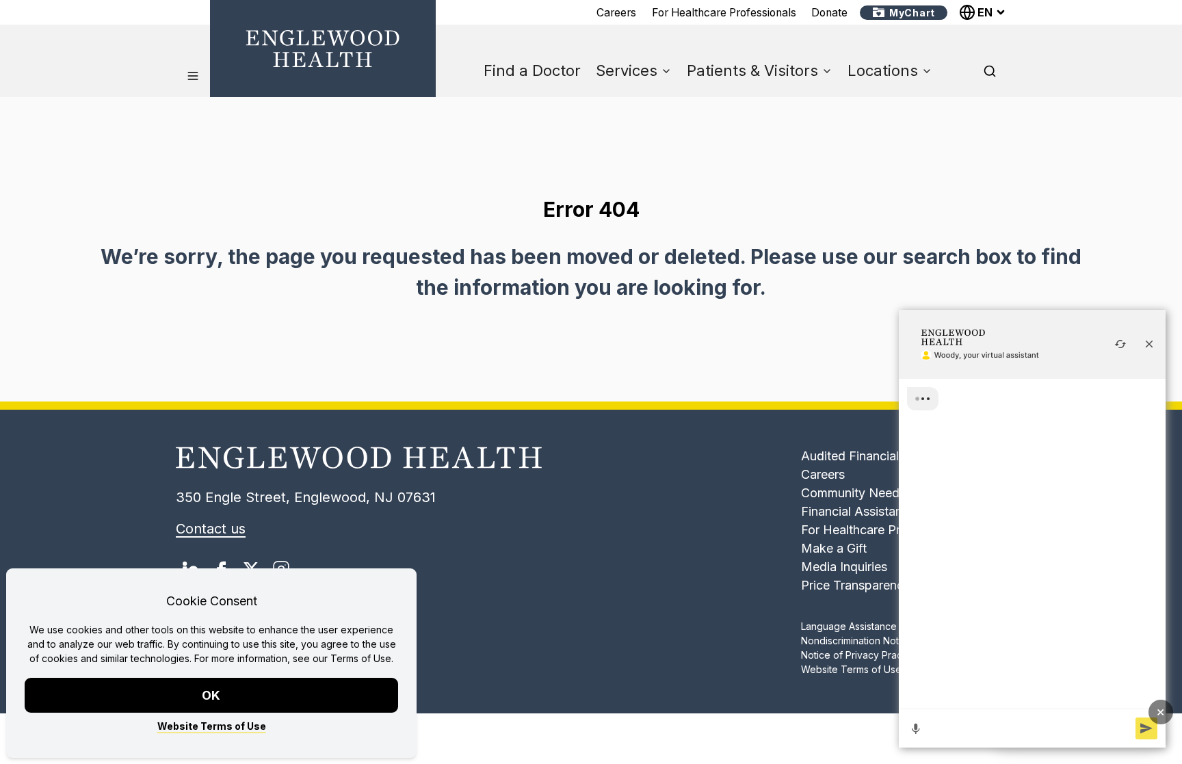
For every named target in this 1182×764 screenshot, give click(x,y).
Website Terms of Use (211, 726)
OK (212, 695)
